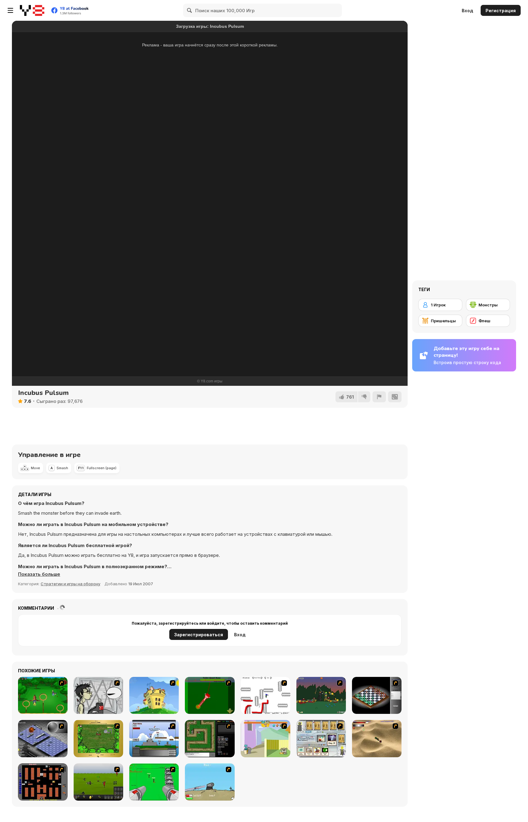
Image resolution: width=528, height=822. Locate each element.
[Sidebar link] (10, 10)
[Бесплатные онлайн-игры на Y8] (32, 10)
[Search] (189, 10)
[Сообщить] (379, 396)
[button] (39, 574)
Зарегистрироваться (198, 634)
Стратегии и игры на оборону (70, 583)
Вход (467, 10)
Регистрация (501, 10)
